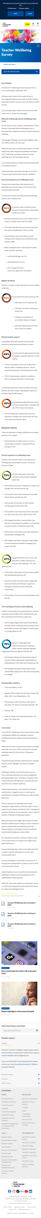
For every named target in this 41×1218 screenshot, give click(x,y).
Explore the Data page (19, 113)
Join (27, 24)
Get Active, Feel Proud (29, 1098)
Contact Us (12, 1209)
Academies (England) (8, 1112)
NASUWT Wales (28, 1146)
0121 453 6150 (22, 1201)
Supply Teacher (6, 1137)
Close (30, 13)
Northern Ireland (7, 1074)
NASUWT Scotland (28, 1142)
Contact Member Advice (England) (13, 1055)
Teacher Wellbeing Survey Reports (12, 896)
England (4, 1043)
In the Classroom (7, 1105)
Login (33, 25)
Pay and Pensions (7, 1098)
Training (25, 1107)
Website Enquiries (24, 1209)
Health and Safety (10, 64)
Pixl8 (32, 1213)
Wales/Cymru (6, 1083)
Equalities (4, 1108)
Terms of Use (7, 1207)
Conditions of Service (8, 1102)
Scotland (4, 1079)
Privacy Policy (31, 1207)
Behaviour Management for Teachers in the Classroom (9, 1126)
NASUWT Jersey (28, 1161)
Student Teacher (7, 1143)
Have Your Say (27, 1119)
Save (15, 13)
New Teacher (6, 1147)
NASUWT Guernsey (29, 1152)
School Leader (6, 1153)
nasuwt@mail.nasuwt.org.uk (22, 1203)
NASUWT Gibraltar (29, 1149)
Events (24, 1111)
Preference (12, 8)
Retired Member (7, 1157)
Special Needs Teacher (9, 1140)
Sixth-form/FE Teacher (9, 1150)
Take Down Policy (19, 1207)
